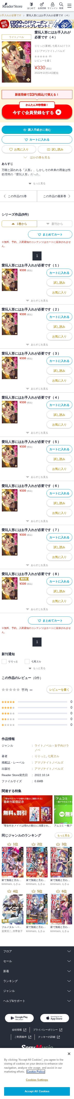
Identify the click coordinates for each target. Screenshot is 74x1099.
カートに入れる (39, 139)
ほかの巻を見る (40, 157)
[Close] (69, 1053)
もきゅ (17, 884)
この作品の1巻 (17, 196)
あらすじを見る (39, 300)
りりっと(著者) (43, 45)
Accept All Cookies (37, 1091)
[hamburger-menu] (69, 5)
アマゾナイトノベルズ (52, 51)
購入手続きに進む (39, 129)
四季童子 (18, 931)
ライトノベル (16, 37)
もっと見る (39, 183)
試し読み (57, 149)
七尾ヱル (36, 661)
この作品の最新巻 (54, 196)
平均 (24, 690)
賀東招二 (7, 931)
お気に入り (21, 149)
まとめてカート (53, 234)
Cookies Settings (37, 1079)
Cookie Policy (36, 1071)
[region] (37, 1073)
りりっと (13, 661)
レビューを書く (43, 60)
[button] (49, 1037)
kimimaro (7, 884)
